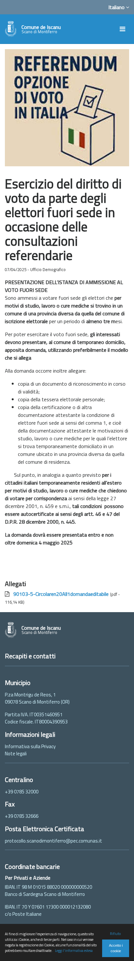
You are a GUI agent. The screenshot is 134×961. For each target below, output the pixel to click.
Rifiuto (115, 933)
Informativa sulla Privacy (30, 746)
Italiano (117, 7)
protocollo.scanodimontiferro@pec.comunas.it (53, 840)
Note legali (16, 753)
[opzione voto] (67, 107)
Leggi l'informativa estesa (74, 950)
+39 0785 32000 (21, 791)
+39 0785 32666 (21, 816)
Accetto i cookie (116, 948)
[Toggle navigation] (122, 28)
